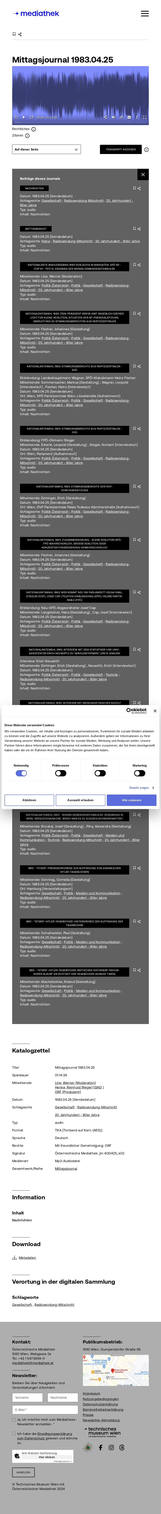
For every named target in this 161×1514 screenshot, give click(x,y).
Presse (88, 1415)
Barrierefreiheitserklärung (103, 1410)
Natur (46, 241)
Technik (112, 675)
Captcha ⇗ (63, 1461)
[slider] (80, 122)
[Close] (143, 174)
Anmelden (23, 1472)
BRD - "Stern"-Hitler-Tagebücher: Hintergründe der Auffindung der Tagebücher (74, 923)
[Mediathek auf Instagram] (111, 1447)
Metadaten (27, 1258)
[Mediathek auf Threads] (122, 1447)
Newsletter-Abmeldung (101, 1420)
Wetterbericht (36, 228)
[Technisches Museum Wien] (101, 1432)
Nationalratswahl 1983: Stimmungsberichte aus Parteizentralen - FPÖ (74, 430)
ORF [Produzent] (68, 1092)
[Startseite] (36, 13)
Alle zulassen (131, 800)
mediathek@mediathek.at (33, 1363)
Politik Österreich (55, 285)
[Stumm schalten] (113, 117)
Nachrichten (34, 188)
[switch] (60, 773)
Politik (75, 285)
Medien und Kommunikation (98, 893)
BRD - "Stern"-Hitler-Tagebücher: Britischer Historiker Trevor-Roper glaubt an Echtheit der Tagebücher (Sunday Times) (74, 972)
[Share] (106, 117)
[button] (137, 117)
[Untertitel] (129, 117)
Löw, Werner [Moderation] (75, 1083)
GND (98, 1087)
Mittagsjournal (66, 1169)
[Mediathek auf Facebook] (101, 1447)
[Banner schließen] (155, 710)
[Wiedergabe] (24, 117)
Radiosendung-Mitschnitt (84, 201)
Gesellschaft (51, 201)
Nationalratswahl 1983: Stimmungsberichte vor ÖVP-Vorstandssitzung (74, 488)
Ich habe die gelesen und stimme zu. (47, 1438)
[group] (46, 149)
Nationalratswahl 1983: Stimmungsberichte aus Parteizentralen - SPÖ (74, 368)
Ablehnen (29, 800)
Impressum (91, 1393)
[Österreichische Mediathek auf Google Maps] (116, 1370)
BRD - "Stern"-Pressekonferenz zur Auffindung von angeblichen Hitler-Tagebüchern (74, 870)
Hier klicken (47, 1457)
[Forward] (32, 117)
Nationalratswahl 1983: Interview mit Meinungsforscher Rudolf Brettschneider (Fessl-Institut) (74, 704)
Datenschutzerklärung (100, 1404)
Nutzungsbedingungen (101, 1399)
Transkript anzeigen (121, 149)
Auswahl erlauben (80, 800)
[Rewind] (16, 117)
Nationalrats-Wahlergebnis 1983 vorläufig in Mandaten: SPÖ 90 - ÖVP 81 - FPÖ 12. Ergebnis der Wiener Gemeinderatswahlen (74, 266)
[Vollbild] (145, 117)
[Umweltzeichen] (88, 1447)
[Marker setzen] (121, 117)
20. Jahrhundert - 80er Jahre (117, 241)
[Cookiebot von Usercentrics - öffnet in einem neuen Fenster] (129, 711)
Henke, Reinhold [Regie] (73, 1087)
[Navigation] (145, 14)
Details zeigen (139, 787)
